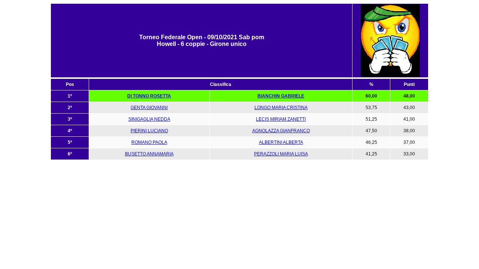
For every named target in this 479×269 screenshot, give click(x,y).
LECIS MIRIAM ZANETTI (281, 119)
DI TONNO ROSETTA (149, 96)
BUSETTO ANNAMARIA (149, 154)
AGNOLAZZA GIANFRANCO (281, 130)
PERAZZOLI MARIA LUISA (281, 154)
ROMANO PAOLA (149, 142)
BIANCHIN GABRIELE (280, 96)
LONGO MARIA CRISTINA (281, 107)
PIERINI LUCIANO (149, 130)
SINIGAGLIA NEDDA (149, 119)
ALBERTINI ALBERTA (281, 142)
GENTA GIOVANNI (149, 107)
